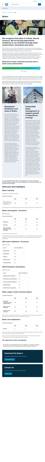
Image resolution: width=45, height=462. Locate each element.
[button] (22, 345)
